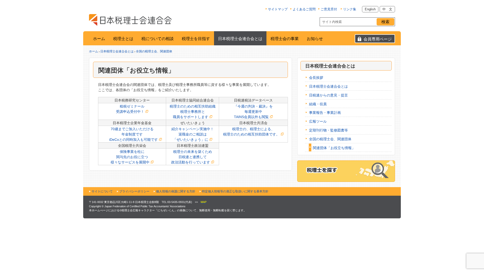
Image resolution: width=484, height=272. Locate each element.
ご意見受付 (329, 9)
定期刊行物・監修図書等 (328, 130)
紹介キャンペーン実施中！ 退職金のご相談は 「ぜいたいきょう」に (192, 134)
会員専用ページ (378, 39)
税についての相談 (157, 39)
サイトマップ (278, 9)
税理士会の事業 (284, 39)
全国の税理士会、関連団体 (154, 51)
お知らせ (315, 39)
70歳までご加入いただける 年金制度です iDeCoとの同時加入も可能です (130, 134)
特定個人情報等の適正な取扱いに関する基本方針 (235, 191)
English (370, 9)
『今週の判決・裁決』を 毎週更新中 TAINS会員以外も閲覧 (253, 111)
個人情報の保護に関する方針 (175, 191)
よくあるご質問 (304, 9)
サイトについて (102, 191)
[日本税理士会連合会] (130, 20)
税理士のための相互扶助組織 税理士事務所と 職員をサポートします (193, 111)
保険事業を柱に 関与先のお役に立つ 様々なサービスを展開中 (130, 157)
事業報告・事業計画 (325, 113)
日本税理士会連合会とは (240, 39)
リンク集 (349, 9)
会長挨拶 (316, 78)
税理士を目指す (196, 39)
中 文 (387, 9)
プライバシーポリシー (134, 191)
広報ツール (318, 121)
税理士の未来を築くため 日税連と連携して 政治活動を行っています (191, 157)
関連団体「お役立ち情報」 (334, 148)
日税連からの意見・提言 (328, 95)
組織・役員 (318, 104)
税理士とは (123, 39)
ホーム (99, 39)
